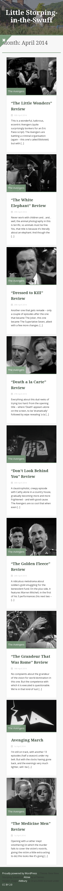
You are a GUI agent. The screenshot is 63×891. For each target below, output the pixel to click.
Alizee (27, 877)
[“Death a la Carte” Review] (31, 355)
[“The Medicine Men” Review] (31, 796)
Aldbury (23, 880)
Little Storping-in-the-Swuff (31, 16)
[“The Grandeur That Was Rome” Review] (31, 629)
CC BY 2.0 (7, 884)
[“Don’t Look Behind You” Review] (31, 444)
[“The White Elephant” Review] (31, 173)
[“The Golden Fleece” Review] (31, 536)
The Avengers (16, 91)
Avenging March (27, 740)
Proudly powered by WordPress (19, 873)
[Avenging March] (31, 716)
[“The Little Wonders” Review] (31, 76)
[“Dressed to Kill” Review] (31, 265)
